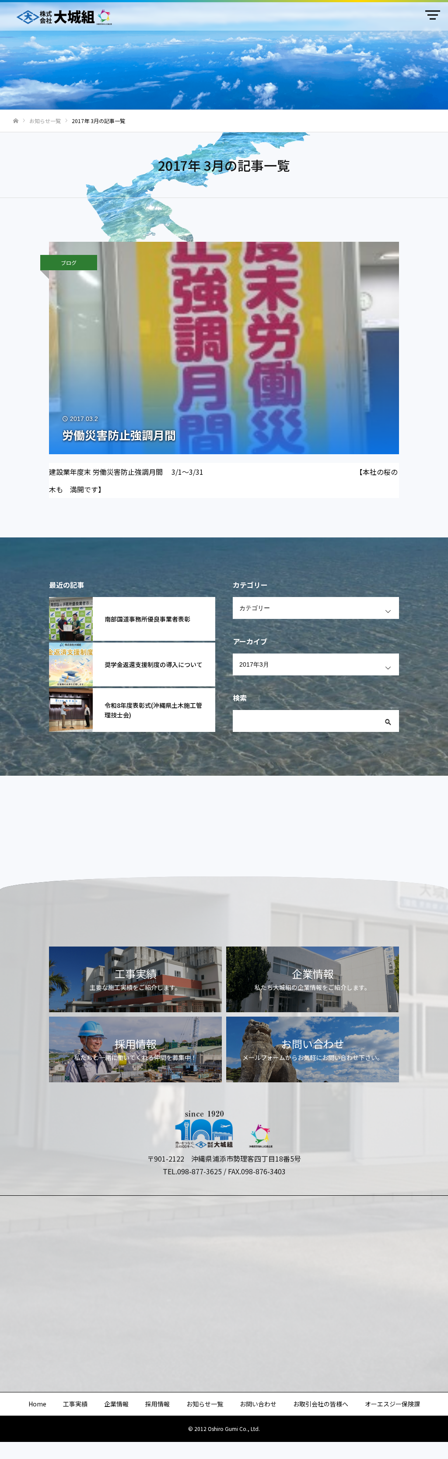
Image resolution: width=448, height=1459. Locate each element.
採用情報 (157, 1403)
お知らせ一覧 (204, 1403)
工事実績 (75, 1403)
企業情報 (116, 1403)
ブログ (69, 262)
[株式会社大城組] (63, 17)
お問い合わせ (258, 1403)
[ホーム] (15, 121)
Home (37, 1403)
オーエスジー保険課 (392, 1403)
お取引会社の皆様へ (320, 1403)
